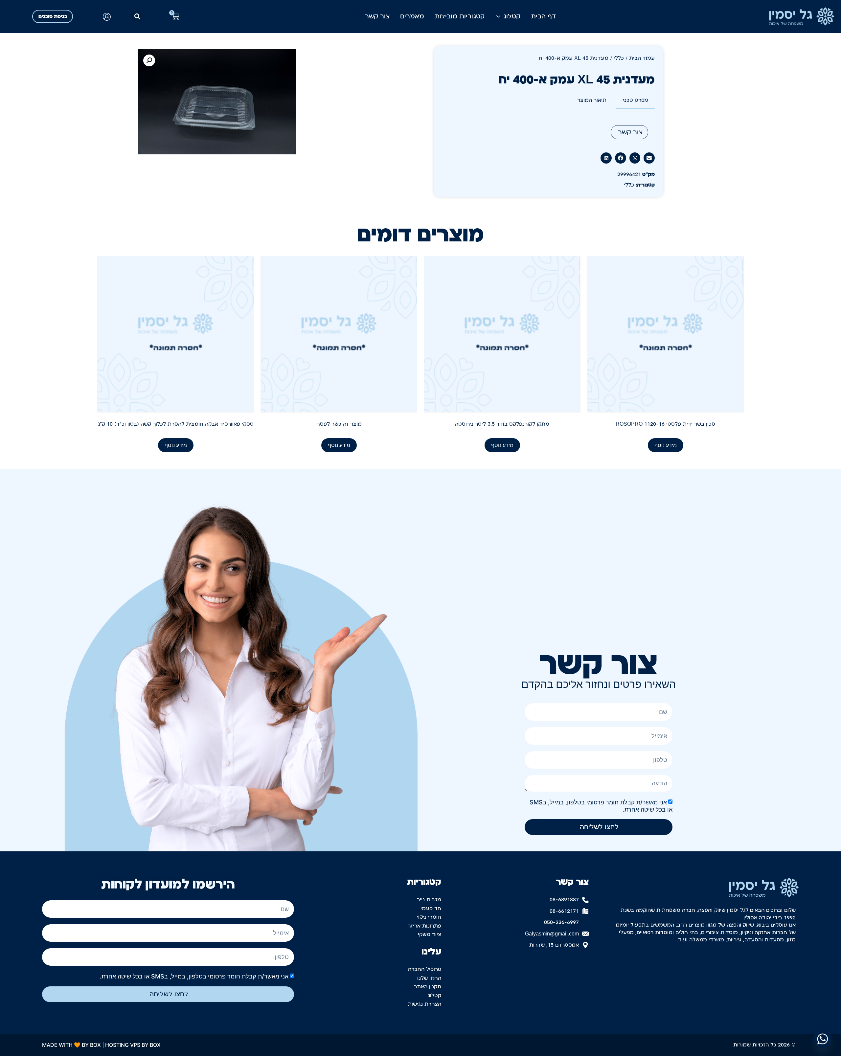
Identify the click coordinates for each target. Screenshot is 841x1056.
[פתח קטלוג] (498, 16)
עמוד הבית (642, 58)
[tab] (635, 100)
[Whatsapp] (822, 1039)
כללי (619, 58)
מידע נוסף (665, 445)
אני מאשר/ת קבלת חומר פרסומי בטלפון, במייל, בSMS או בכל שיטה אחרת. (194, 976)
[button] (137, 16)
